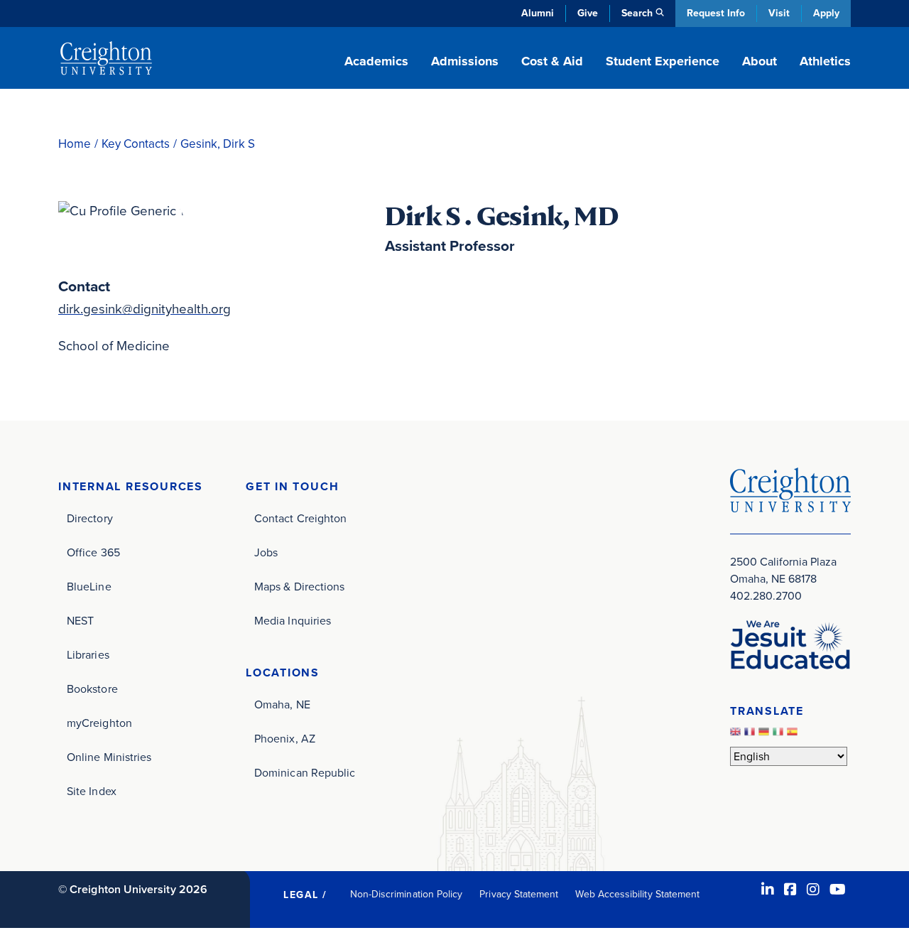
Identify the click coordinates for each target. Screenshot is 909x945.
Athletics (825, 61)
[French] (751, 735)
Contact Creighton (300, 518)
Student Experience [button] (662, 61)
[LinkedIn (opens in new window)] (767, 889)
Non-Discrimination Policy (406, 894)
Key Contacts (136, 143)
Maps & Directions (299, 586)
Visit (779, 13)
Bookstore (92, 689)
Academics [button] (376, 61)
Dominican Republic (304, 773)
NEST (80, 620)
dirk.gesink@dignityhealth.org (144, 308)
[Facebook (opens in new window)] (790, 889)
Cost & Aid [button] (552, 61)
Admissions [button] (465, 61)
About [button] (759, 61)
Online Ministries (109, 757)
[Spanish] (794, 735)
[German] (765, 735)
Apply (826, 13)
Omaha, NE (282, 704)
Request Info (716, 13)
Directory (90, 518)
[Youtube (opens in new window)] (837, 889)
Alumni (537, 13)
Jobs (266, 552)
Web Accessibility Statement (637, 894)
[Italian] (780, 735)
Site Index (91, 791)
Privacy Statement (518, 894)
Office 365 (93, 552)
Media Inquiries (292, 620)
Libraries (88, 655)
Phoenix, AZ (284, 738)
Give (587, 13)
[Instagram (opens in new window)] (813, 889)
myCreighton (99, 723)
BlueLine (89, 586)
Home (74, 143)
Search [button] (637, 13)
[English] (737, 735)
